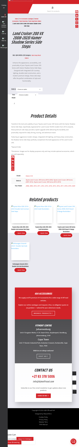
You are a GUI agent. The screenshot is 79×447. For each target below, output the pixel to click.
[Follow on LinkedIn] (59, 2)
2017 (61, 186)
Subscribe (42, 396)
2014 (50, 186)
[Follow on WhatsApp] (63, 2)
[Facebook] (43, 157)
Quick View (21, 233)
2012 (42, 186)
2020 (73, 186)
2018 (65, 186)
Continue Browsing (11, 442)
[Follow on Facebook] (41, 2)
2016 (58, 186)
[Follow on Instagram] (54, 2)
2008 (27, 186)
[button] (73, 441)
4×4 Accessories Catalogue (26, 19)
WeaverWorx (47, 414)
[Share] (43, 169)
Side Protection (24, 21)
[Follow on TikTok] (45, 2)
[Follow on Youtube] (50, 2)
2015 (54, 186)
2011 (38, 186)
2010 (35, 186)
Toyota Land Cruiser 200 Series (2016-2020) (39, 180)
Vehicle (13, 89)
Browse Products (42, 313)
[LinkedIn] (43, 160)
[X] (43, 163)
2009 (31, 186)
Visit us (43, 356)
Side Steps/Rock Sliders (35, 21)
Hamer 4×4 (29, 176)
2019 (69, 186)
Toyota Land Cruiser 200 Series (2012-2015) (47, 182)
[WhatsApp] (43, 166)
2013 (46, 186)
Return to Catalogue (25, 439)
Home (16, 19)
